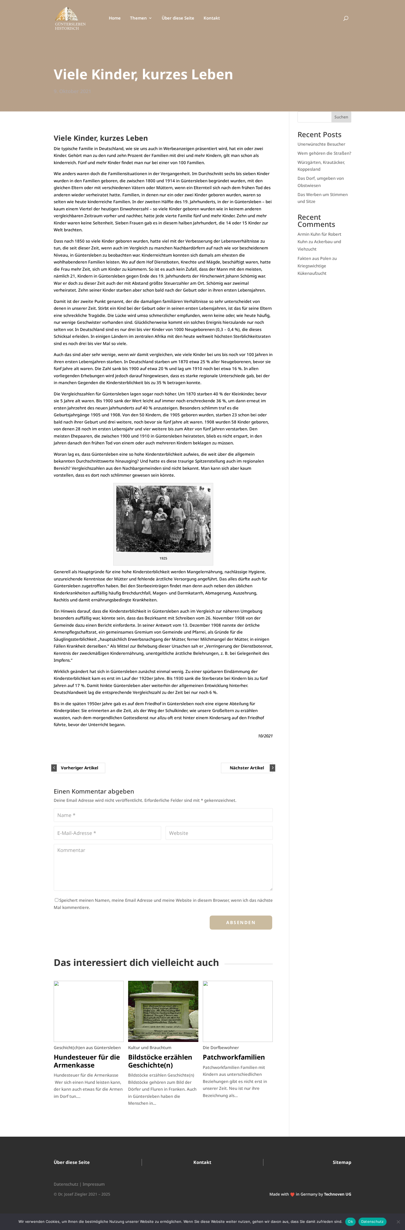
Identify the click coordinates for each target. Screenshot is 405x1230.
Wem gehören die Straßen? (324, 153)
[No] (398, 1221)
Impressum (94, 1184)
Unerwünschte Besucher (321, 144)
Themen (138, 18)
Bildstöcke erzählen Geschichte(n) (160, 1060)
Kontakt (212, 18)
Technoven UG (337, 1194)
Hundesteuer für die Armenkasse (87, 1060)
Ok (350, 1221)
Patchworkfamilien (234, 1056)
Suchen (341, 117)
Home (115, 18)
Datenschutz (66, 1184)
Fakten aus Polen (314, 258)
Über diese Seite (178, 18)
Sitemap (342, 1162)
